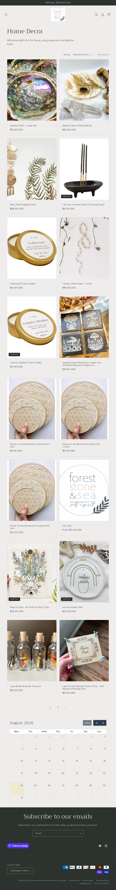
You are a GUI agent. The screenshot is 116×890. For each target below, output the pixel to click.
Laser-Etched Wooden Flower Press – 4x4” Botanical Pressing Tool (83, 687)
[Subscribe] (80, 833)
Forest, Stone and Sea (33, 880)
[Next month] (103, 723)
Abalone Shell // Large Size (23, 126)
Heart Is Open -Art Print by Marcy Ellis (29, 607)
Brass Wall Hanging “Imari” (23, 204)
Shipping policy (85, 883)
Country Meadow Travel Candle (25, 363)
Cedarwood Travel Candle (22, 284)
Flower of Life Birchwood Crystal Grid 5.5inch (81, 445)
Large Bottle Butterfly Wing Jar (25, 686)
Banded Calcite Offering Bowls (77, 126)
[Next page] (66, 707)
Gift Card (66, 526)
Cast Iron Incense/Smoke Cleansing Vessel (83, 204)
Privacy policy (87, 880)
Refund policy (74, 880)
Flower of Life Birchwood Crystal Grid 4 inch (30, 445)
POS (43, 880)
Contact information (101, 883)
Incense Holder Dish (72, 607)
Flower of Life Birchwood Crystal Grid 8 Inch (30, 527)
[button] (6, 15)
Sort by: (67, 55)
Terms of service (102, 880)
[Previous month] (96, 723)
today (87, 723)
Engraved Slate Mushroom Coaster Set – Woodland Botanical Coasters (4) (82, 364)
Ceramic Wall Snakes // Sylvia (77, 284)
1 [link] (50, 707)
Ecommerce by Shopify (57, 880)
